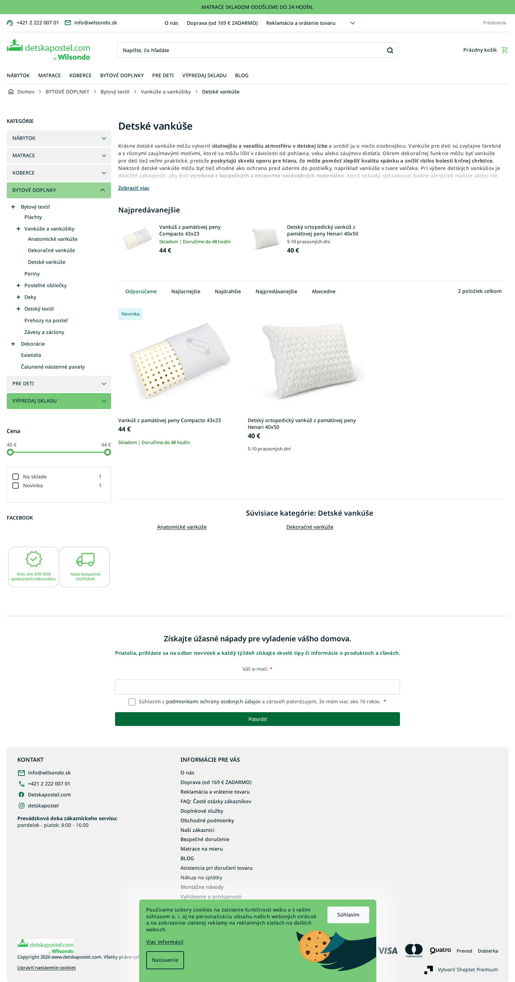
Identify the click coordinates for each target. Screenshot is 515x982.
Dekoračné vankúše (51, 250)
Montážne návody (202, 887)
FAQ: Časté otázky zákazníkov (216, 801)
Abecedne (324, 291)
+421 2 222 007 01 (49, 783)
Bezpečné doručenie (205, 839)
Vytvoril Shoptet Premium (468, 969)
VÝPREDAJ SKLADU (34, 400)
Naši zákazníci (197, 830)
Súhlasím (348, 914)
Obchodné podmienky (207, 820)
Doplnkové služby (202, 810)
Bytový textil (35, 206)
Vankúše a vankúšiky (49, 228)
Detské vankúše (46, 262)
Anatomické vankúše (53, 238)
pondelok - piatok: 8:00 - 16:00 (67, 821)
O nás (171, 22)
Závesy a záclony (44, 332)
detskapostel (43, 805)
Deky (30, 297)
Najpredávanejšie (276, 291)
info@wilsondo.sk (49, 772)
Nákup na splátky (201, 877)
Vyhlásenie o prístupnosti (211, 896)
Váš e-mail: (257, 668)
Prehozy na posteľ (46, 320)
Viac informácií (165, 941)
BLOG (187, 858)
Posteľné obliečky (45, 285)
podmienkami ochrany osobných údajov (213, 701)
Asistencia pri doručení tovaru (217, 867)
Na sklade (62, 476)
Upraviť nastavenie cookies (46, 968)
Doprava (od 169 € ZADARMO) (222, 22)
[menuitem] (18, 75)
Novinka (62, 485)
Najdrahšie (228, 291)
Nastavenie (165, 960)
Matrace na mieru (202, 848)
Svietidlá (31, 355)
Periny (32, 273)
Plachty (33, 217)
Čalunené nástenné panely (53, 366)
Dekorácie (33, 343)
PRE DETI (23, 383)
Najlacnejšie (185, 291)
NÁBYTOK (23, 138)
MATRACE (23, 155)
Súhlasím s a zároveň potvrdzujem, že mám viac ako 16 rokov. (261, 701)
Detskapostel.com (49, 794)
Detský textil (39, 308)
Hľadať (390, 50)
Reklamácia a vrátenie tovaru (301, 22)
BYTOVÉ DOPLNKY (34, 190)
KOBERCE (23, 172)
